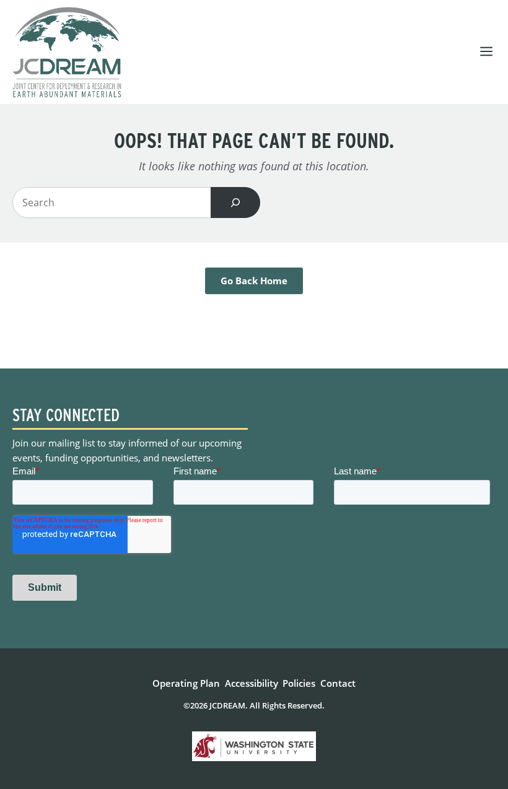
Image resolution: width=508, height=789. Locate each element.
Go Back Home (254, 280)
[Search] (235, 202)
